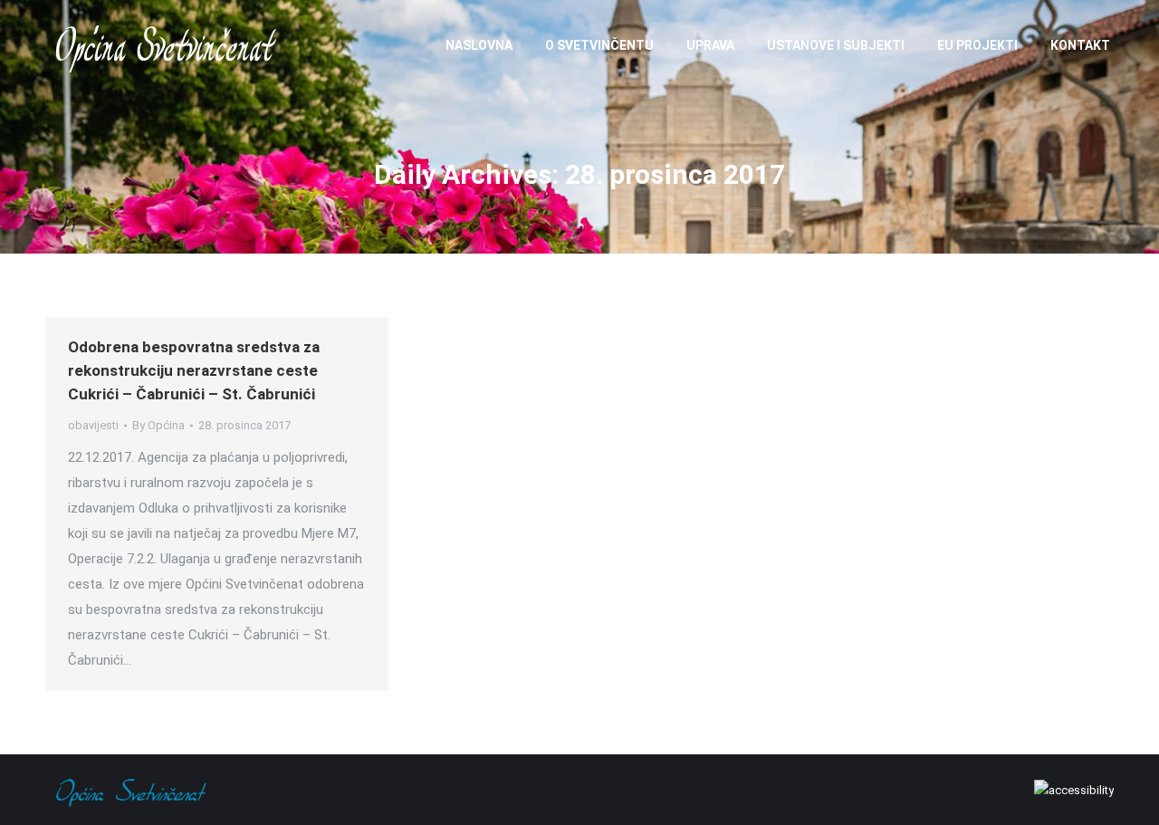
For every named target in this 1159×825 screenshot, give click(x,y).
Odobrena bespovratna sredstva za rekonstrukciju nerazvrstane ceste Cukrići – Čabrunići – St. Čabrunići (194, 370)
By (158, 425)
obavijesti (93, 425)
